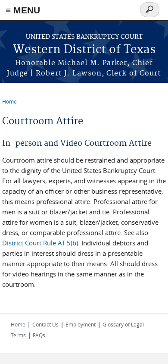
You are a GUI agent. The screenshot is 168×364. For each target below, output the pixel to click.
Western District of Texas (84, 50)
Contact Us (45, 324)
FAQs (39, 335)
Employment (80, 324)
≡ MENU (23, 10)
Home (9, 101)
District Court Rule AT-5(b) (40, 242)
